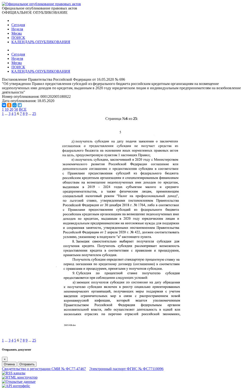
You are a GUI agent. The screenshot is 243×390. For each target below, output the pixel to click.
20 (11, 109)
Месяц (16, 33)
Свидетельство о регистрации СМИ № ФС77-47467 (44, 369)
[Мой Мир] (14, 105)
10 (7, 109)
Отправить (27, 364)
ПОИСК (18, 38)
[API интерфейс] (16, 386)
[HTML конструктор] (19, 377)
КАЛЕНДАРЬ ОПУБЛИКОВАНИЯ (40, 42)
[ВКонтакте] (4, 105)
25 (34, 114)
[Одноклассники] (9, 105)
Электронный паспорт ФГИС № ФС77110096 (126, 369)
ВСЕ (23, 109)
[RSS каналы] (13, 373)
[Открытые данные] (19, 382)
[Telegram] (20, 105)
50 (16, 109)
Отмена (9, 364)
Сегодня (18, 25)
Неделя (17, 29)
